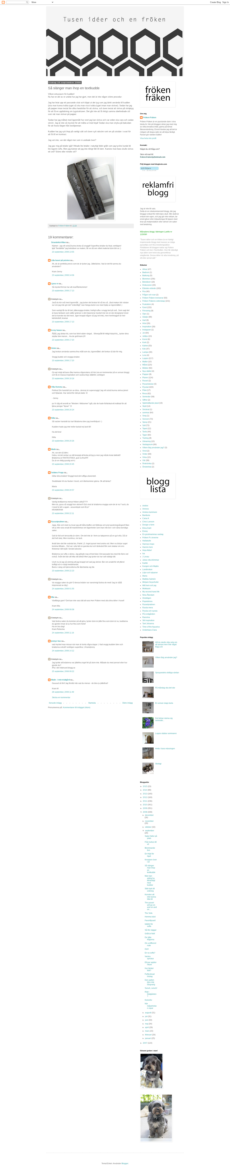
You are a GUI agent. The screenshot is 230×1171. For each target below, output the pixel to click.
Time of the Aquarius (151, 627)
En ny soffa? (150, 953)
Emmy (145, 531)
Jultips (145, 336)
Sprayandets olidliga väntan (167, 673)
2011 (145, 801)
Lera (144, 355)
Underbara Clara (149, 630)
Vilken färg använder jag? (153, 447)
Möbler (145, 368)
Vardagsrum (147, 444)
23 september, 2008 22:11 (63, 513)
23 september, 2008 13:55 (63, 252)
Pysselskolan (148, 384)
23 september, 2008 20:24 (63, 410)
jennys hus (56, 641)
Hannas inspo (148, 544)
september (149, 831)
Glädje (145, 317)
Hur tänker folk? (149, 969)
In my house (56, 330)
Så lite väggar (150, 930)
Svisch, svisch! (151, 988)
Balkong (145, 275)
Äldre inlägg (127, 703)
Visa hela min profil (148, 138)
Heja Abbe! (147, 550)
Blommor (146, 279)
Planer (145, 377)
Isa (143, 553)
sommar (145, 412)
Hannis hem (147, 547)
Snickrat (145, 409)
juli (146, 1016)
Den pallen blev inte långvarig (150, 982)
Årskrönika (146, 463)
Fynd (144, 307)
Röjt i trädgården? (150, 994)
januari (148, 1038)
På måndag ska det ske (165, 688)
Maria (144, 576)
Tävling (145, 438)
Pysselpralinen (57, 522)
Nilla (53, 418)
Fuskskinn (146, 304)
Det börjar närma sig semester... (164, 719)
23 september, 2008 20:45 (63, 464)
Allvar (144, 269)
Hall (144, 320)
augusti (148, 1013)
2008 (145, 812)
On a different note (150, 944)
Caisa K (145, 518)
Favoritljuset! (150, 920)
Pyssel (145, 381)
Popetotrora (147, 601)
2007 (145, 1043)
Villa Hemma (56, 387)
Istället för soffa (149, 925)
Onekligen (146, 598)
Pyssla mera (147, 608)
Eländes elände (149, 288)
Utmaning (146, 441)
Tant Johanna (148, 623)
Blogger (125, 1163)
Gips (144, 314)
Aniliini (145, 506)
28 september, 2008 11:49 (63, 692)
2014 (145, 790)
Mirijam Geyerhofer (150, 582)
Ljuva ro (54, 284)
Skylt (144, 406)
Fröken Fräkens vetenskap (153, 301)
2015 (145, 786)
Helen (53, 348)
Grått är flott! (150, 934)
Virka (144, 457)
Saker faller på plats (151, 837)
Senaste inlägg (55, 703)
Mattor (145, 362)
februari (148, 1035)
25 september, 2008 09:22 (63, 671)
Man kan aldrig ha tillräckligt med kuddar (150, 880)
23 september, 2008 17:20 (63, 340)
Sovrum (145, 419)
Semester (146, 397)
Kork (144, 342)
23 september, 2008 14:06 (63, 275)
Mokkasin (146, 588)
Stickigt (158, 764)
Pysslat (145, 387)
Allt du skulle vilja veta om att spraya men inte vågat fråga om (166, 644)
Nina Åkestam (148, 595)
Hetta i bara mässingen (165, 748)
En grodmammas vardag (152, 534)
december (149, 815)
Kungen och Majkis (150, 566)
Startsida (92, 703)
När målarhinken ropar (151, 1006)
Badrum (145, 272)
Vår (143, 460)
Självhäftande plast (150, 403)
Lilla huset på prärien (60, 260)
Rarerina (146, 617)
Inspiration (146, 327)
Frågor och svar (149, 295)
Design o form (148, 525)
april (147, 1027)
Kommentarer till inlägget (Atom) (76, 707)
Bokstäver (146, 282)
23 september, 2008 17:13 (63, 291)
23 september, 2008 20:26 (63, 441)
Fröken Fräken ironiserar (152, 298)
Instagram (146, 330)
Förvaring (146, 311)
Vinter (144, 454)
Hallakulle (146, 541)
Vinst (144, 451)
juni (147, 1020)
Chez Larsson (148, 522)
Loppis (145, 358)
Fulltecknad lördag (150, 975)
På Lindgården (148, 614)
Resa (144, 393)
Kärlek (145, 346)
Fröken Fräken (149, 117)
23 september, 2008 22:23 (63, 571)
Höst (144, 323)
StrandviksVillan (58, 242)
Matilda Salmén (149, 579)
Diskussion (147, 285)
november (149, 821)
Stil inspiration (148, 620)
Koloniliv (148, 1000)
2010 (145, 805)
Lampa (145, 352)
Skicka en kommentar (61, 697)
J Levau (145, 557)
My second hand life (150, 592)
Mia (52, 597)
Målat (144, 365)
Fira (144, 291)
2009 (145, 808)
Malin (53, 449)
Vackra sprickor (149, 957)
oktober (148, 827)
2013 (145, 794)
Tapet (144, 428)
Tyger (144, 435)
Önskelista (146, 467)
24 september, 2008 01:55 (63, 589)
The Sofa (148, 913)
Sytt (144, 425)
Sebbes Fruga (57, 472)
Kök (144, 349)
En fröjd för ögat (149, 855)
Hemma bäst (150, 917)
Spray (144, 422)
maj (147, 1024)
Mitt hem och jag (149, 585)
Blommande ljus (150, 849)
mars (147, 1031)
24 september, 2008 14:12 (63, 651)
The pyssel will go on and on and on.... (151, 906)
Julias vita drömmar (150, 560)
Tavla (144, 432)
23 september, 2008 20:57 (63, 490)
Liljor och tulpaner (150, 573)
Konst (144, 339)
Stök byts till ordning (150, 890)
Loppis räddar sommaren (166, 733)
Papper (145, 374)
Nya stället (146, 371)
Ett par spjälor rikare (150, 963)
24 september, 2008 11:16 (63, 633)
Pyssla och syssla (149, 611)
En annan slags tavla (164, 703)
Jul (143, 333)
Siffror (144, 400)
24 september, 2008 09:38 (63, 609)
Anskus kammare (149, 512)
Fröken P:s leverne (150, 538)
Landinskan (147, 569)
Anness (145, 509)
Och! (147, 949)
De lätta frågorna (149, 938)
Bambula (146, 515)
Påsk (144, 390)
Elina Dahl (146, 528)
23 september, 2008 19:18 (63, 378)
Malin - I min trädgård (60, 680)
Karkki (145, 563)
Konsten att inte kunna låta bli (150, 896)
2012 (145, 797)
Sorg (144, 416)
